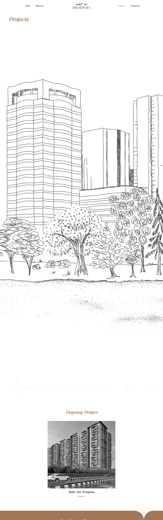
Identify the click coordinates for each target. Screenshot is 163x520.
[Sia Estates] (81, 5)
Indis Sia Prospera (81, 492)
